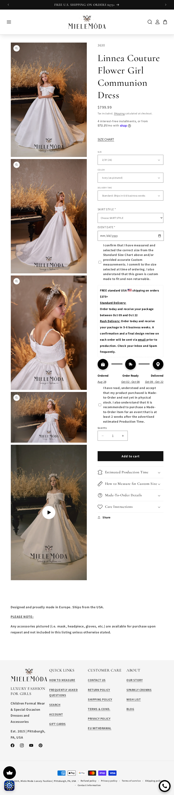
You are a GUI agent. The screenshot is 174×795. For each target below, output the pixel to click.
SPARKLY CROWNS (139, 690)
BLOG (130, 709)
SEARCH (54, 705)
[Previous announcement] (8, 4)
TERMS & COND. (99, 709)
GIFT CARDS (57, 724)
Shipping (119, 113)
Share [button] (106, 517)
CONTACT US (97, 680)
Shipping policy (154, 780)
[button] (130, 472)
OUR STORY (134, 680)
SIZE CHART (106, 139)
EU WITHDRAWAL (99, 728)
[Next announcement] (165, 4)
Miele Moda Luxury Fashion (36, 780)
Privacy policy (109, 780)
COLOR (101, 169)
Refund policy (89, 780)
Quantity (102, 427)
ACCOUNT (56, 714)
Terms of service (131, 780)
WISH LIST (133, 699)
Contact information (89, 785)
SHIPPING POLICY (100, 699)
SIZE (100, 152)
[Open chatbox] (165, 786)
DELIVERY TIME (105, 187)
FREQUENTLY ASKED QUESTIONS (63, 692)
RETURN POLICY (99, 690)
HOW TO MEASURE (62, 680)
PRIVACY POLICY (99, 718)
